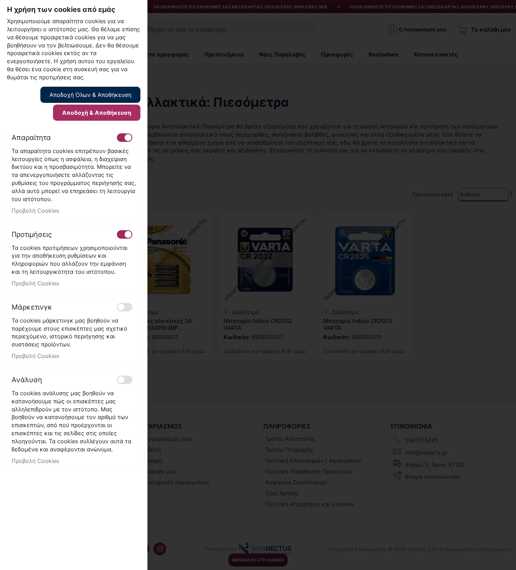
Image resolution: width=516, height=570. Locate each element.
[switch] (124, 137)
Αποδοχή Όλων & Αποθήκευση (90, 94)
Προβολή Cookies (35, 210)
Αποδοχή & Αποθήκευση (96, 112)
